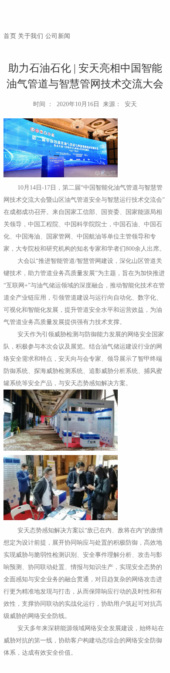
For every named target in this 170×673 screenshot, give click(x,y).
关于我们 (30, 36)
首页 (9, 36)
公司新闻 (58, 36)
